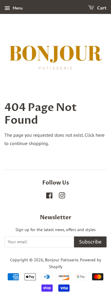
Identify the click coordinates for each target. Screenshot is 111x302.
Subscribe (90, 242)
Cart (101, 8)
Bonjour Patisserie (61, 260)
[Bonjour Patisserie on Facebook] (49, 196)
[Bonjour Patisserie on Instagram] (62, 196)
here (100, 135)
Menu (17, 8)
